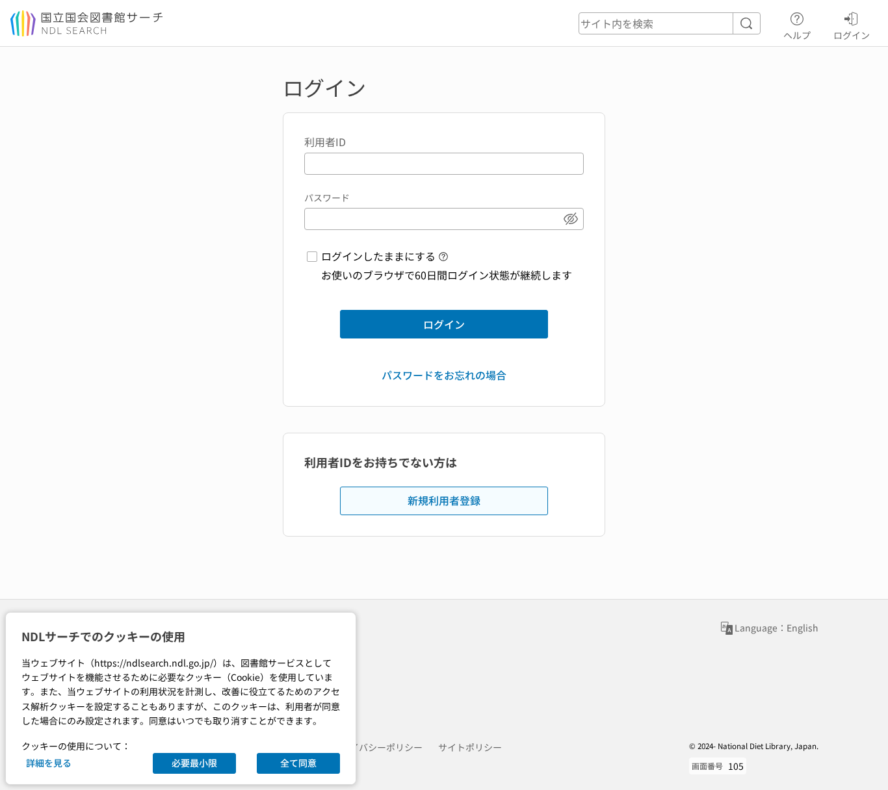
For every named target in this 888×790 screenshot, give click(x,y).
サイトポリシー (470, 747)
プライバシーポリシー (377, 747)
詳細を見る (49, 762)
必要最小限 (194, 762)
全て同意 (298, 762)
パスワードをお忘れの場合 (444, 375)
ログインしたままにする (378, 256)
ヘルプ (797, 35)
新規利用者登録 (444, 500)
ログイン (851, 35)
